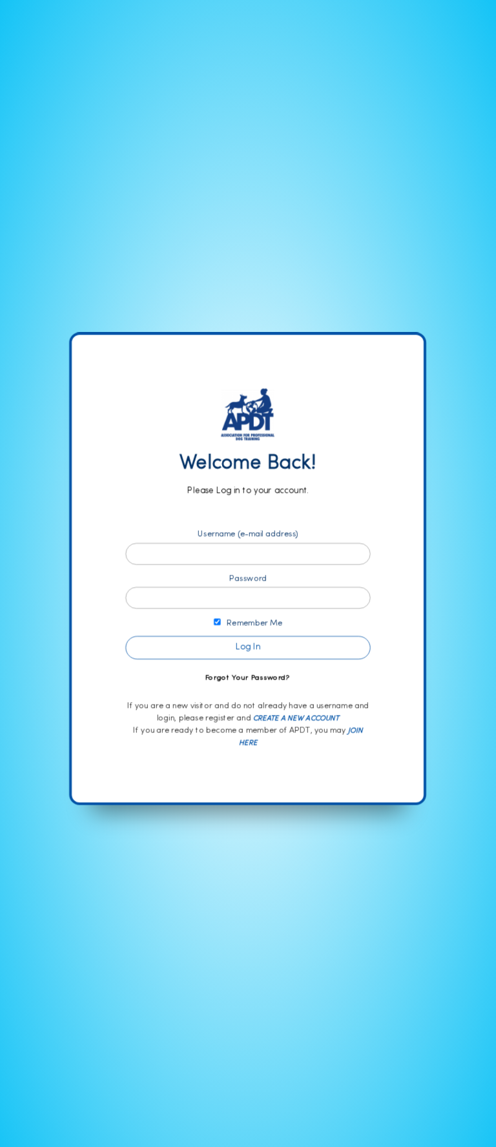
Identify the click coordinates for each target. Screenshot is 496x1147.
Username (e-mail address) (248, 534)
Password (248, 578)
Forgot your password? (248, 677)
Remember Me (251, 623)
